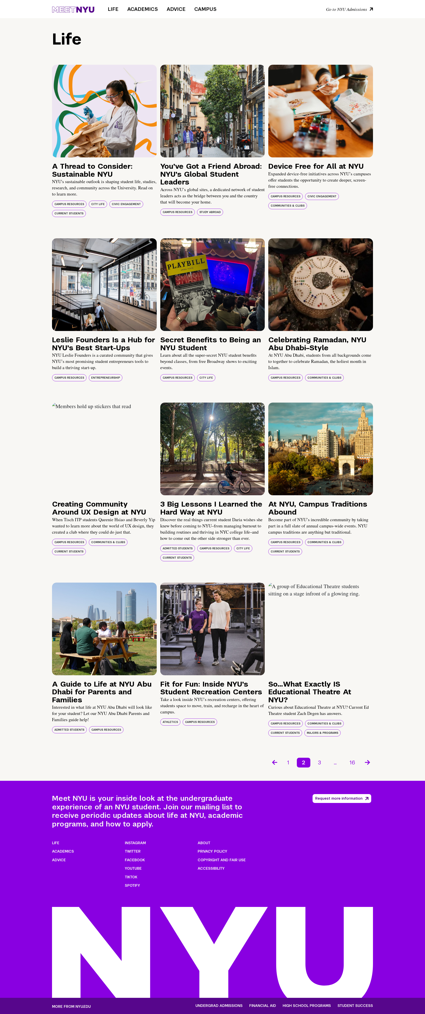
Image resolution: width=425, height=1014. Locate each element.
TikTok (131, 877)
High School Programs (307, 1006)
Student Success (355, 1006)
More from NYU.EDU (71, 1006)
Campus (205, 9)
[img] (104, 111)
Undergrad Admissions (219, 1006)
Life (113, 9)
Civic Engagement (126, 204)
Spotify (132, 885)
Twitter (133, 851)
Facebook (135, 860)
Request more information (339, 798)
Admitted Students (178, 548)
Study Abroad (210, 212)
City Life (98, 204)
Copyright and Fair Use (222, 860)
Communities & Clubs (288, 205)
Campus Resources (69, 204)
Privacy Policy (212, 851)
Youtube (133, 868)
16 (352, 762)
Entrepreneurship (105, 378)
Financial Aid (262, 1006)
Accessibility (211, 868)
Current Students (68, 213)
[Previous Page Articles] (274, 762)
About (204, 843)
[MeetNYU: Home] (73, 8)
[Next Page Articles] (368, 762)
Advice (176, 9)
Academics (142, 9)
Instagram (135, 843)
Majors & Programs (322, 733)
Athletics (170, 722)
